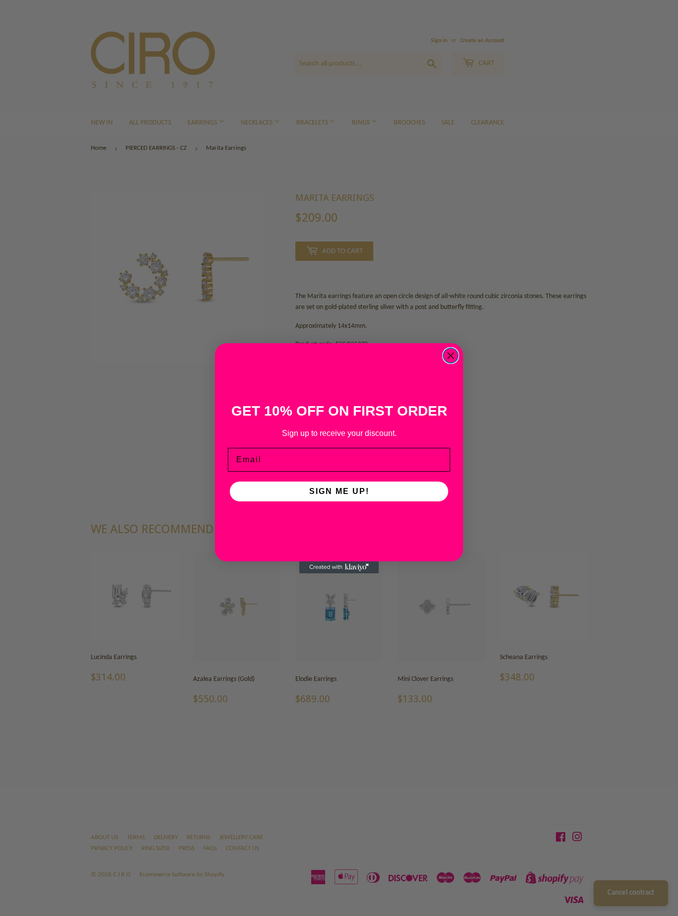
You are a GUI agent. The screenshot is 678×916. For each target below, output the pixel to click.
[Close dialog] (450, 355)
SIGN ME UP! (339, 491)
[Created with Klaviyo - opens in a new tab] (339, 567)
